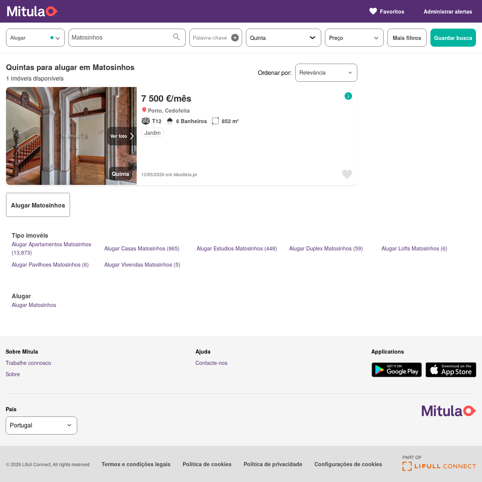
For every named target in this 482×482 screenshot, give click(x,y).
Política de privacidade (273, 464)
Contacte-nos (211, 362)
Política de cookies (207, 464)
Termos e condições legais (136, 464)
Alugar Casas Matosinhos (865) (142, 248)
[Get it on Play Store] (397, 370)
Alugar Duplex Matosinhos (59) (326, 248)
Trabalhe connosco (28, 362)
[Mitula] (32, 11)
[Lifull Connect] (439, 468)
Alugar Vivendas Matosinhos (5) (142, 264)
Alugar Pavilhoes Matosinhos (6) (50, 264)
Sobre (13, 374)
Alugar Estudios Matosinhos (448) (237, 248)
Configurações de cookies (348, 464)
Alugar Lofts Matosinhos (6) (414, 248)
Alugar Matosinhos (34, 304)
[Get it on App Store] (451, 370)
